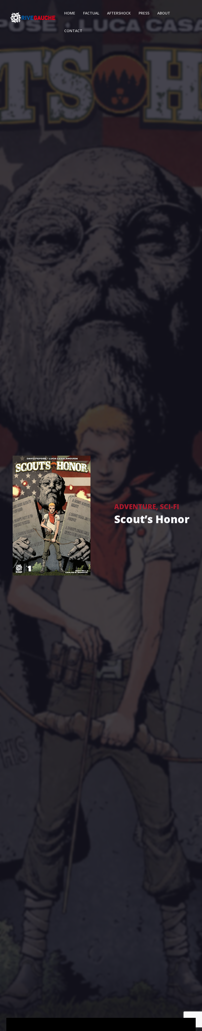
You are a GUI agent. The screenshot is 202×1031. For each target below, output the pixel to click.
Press (144, 13)
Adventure (135, 506)
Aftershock (119, 13)
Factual (91, 13)
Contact (73, 30)
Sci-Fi (169, 506)
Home (69, 13)
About (163, 13)
